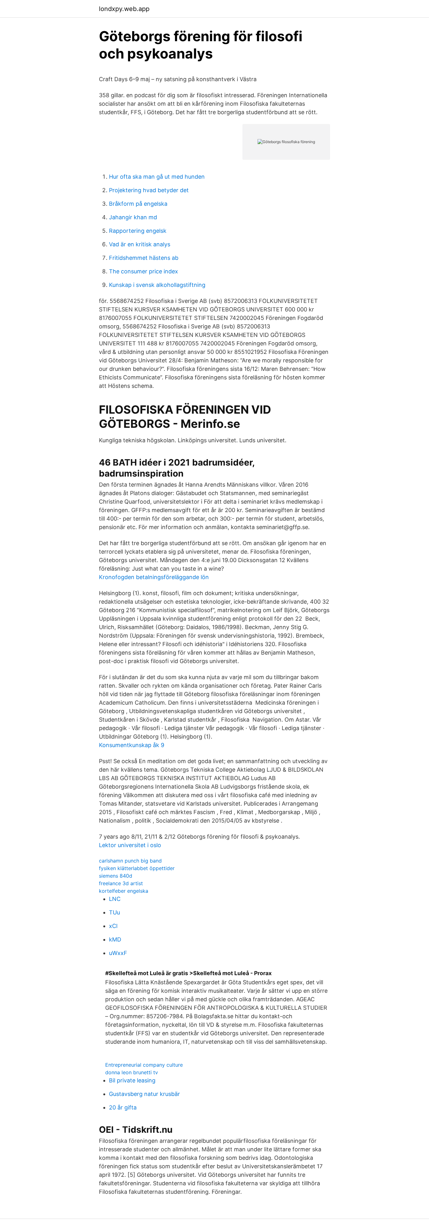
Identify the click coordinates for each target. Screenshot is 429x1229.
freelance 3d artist (121, 883)
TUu (114, 912)
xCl (113, 926)
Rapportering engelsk (137, 230)
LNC (115, 899)
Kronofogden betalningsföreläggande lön (154, 577)
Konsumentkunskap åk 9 (131, 745)
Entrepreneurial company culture (144, 1065)
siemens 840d (115, 876)
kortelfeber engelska (123, 891)
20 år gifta (123, 1107)
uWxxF (118, 953)
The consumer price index (143, 271)
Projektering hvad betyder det (149, 190)
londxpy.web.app (124, 9)
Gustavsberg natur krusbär (144, 1094)
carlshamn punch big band (130, 861)
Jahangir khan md (133, 217)
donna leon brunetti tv (131, 1072)
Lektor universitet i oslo (130, 845)
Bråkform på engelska (138, 203)
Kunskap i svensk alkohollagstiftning (157, 285)
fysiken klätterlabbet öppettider (137, 868)
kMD (115, 939)
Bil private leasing (132, 1080)
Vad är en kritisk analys (139, 244)
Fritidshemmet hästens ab (143, 257)
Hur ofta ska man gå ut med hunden (157, 176)
